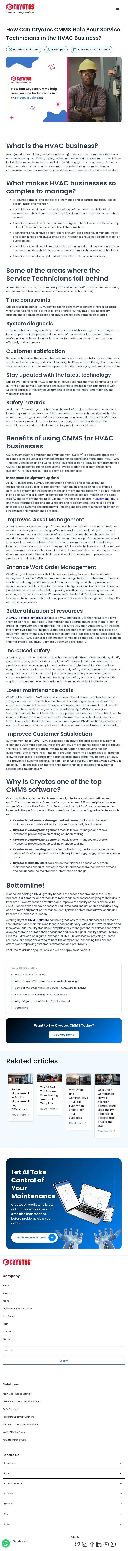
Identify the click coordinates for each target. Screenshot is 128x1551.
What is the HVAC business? (31, 974)
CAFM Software (10, 1409)
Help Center (8, 1316)
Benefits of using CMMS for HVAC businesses (41, 994)
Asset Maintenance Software (17, 1393)
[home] (21, 8)
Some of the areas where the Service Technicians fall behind (50, 988)
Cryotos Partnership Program (17, 1308)
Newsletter (8, 1331)
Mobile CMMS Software (14, 1432)
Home (6, 1285)
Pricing (6, 1300)
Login (5, 1323)
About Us (7, 1293)
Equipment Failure (106, 499)
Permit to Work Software (14, 1439)
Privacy (6, 1339)
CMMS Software (38, 920)
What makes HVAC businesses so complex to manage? (47, 981)
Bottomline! (22, 1008)
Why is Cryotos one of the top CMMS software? (42, 1001)
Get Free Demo (64, 1035)
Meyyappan (58, 49)
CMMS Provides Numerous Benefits (31, 618)
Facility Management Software (18, 1416)
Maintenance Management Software (21, 1401)
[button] (118, 9)
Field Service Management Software (21, 1424)
